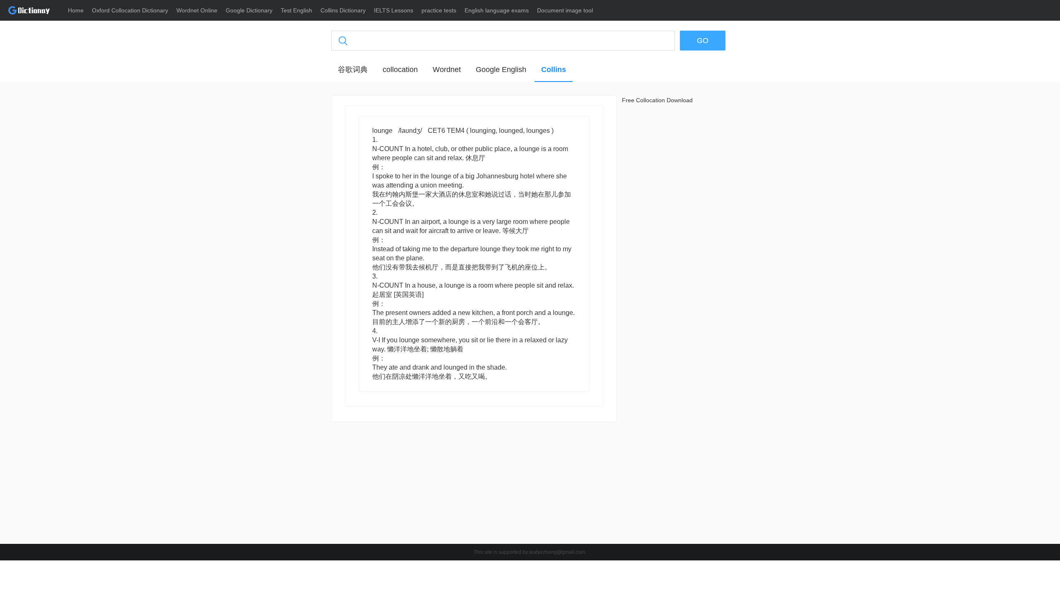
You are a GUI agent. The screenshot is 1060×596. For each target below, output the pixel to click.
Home (76, 10)
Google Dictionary (249, 10)
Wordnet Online (196, 10)
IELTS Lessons (393, 10)
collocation (400, 69)
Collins (553, 69)
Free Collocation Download (657, 100)
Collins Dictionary (343, 10)
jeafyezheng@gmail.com (557, 552)
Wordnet (447, 69)
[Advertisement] (292, 221)
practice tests (439, 10)
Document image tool (565, 10)
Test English (296, 10)
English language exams (497, 10)
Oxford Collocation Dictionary (130, 10)
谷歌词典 (353, 69)
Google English (501, 69)
